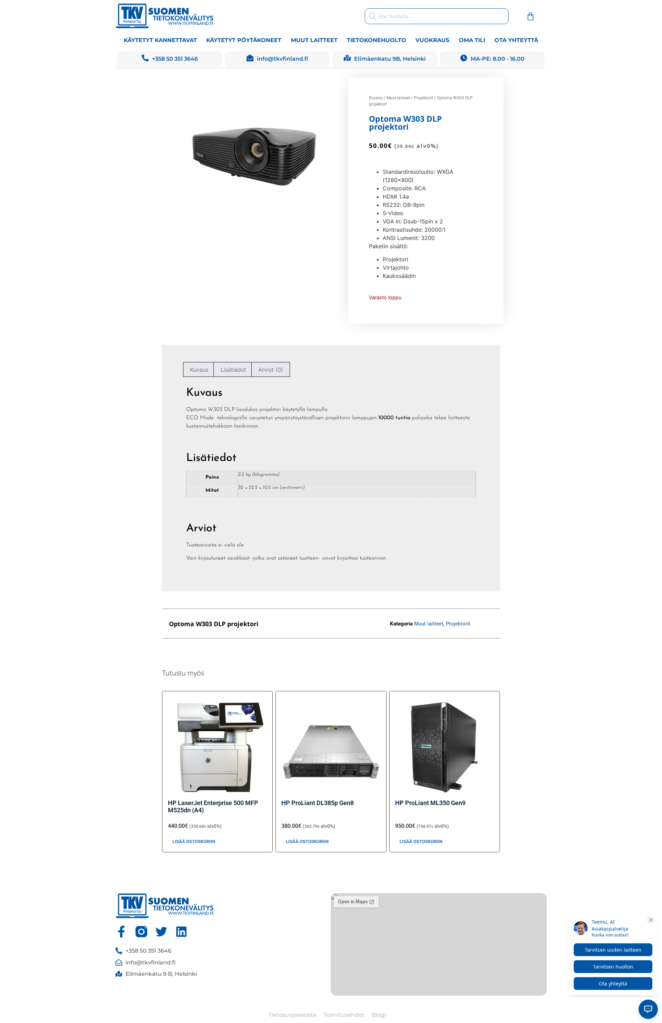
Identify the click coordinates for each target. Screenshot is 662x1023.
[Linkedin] (181, 931)
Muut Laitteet (314, 40)
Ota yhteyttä (516, 40)
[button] (315, 623)
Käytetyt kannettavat (160, 40)
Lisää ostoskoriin (193, 841)
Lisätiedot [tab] (233, 369)
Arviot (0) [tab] (270, 369)
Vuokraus (432, 40)
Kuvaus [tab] (199, 369)
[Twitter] (161, 931)
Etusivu (376, 98)
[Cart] (530, 16)
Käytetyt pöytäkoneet (243, 40)
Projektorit (423, 98)
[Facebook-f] (121, 931)
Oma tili (472, 40)
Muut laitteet (398, 98)
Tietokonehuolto (376, 40)
